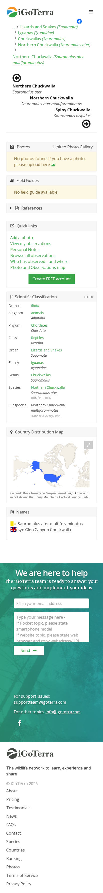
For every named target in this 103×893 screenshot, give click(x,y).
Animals (37, 312)
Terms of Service (22, 875)
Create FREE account (51, 279)
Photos (13, 867)
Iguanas (36, 33)
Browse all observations (33, 255)
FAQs (11, 824)
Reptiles (37, 337)
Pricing (12, 799)
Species (13, 841)
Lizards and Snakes (49, 27)
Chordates (39, 325)
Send (25, 650)
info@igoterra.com (63, 712)
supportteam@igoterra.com (40, 702)
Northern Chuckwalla (54, 44)
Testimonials (18, 807)
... (13, 27)
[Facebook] (19, 723)
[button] (13, 27)
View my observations (30, 243)
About (12, 791)
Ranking (14, 858)
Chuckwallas (42, 39)
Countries (15, 850)
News (11, 816)
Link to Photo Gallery (73, 147)
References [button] (31, 208)
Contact (13, 833)
